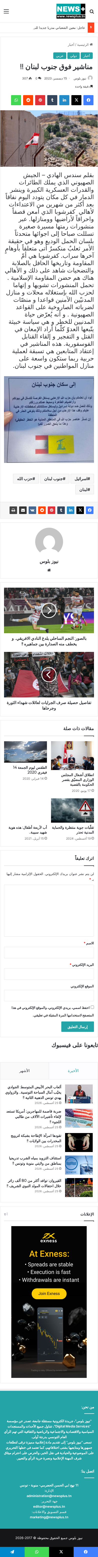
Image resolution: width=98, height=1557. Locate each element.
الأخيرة (73, 1070)
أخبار (71, 44)
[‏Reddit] (42, 510)
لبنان (83, 489)
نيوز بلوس (80, 78)
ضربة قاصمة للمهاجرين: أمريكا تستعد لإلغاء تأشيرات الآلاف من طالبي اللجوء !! (33, 1116)
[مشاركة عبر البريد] (23, 510)
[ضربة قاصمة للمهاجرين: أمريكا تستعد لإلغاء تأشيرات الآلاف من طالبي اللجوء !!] (79, 1118)
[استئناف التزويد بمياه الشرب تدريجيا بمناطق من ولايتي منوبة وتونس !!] (79, 1165)
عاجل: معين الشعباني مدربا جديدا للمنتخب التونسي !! (48, 28)
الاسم (89, 943)
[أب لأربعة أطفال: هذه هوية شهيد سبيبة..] (25, 810)
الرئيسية (83, 44)
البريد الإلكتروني (82, 965)
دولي (73, 56)
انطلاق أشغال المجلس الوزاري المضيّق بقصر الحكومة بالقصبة (77, 780)
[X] (80, 510)
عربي (60, 56)
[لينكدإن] (70, 510)
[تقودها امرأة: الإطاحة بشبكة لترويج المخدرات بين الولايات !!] (79, 1142)
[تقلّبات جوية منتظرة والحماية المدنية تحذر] (72, 810)
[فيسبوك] (89, 510)
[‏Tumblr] (61, 510)
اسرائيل (81, 478)
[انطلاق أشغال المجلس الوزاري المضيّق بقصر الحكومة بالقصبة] (72, 755)
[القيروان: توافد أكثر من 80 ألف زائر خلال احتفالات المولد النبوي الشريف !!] (79, 1187)
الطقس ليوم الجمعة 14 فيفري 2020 (30, 770)
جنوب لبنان (53, 478)
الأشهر (24, 1070)
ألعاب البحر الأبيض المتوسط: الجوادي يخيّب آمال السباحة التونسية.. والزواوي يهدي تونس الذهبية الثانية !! (33, 1092)
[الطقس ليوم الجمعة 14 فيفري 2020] (25, 752)
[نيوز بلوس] (70, 11)
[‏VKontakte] (32, 510)
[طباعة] (13, 510)
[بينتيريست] (51, 510)
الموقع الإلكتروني (82, 986)
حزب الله (24, 478)
